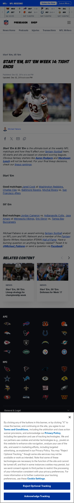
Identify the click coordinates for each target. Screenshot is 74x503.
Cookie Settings (36, 478)
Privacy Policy (53, 433)
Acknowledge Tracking (37, 496)
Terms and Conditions (16, 429)
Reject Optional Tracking (37, 485)
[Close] (70, 417)
